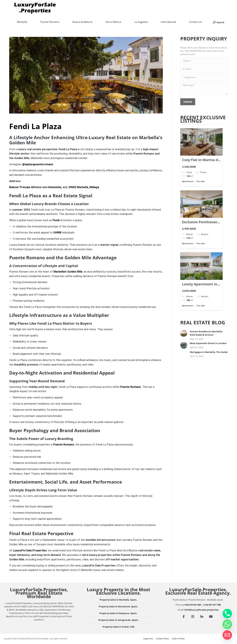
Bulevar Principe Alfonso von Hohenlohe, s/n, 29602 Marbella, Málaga (54, 187)
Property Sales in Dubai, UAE (118, 626)
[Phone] (227, 613)
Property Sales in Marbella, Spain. (118, 599)
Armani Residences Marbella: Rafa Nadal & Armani (206, 333)
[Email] (227, 635)
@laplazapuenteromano (37, 164)
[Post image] (183, 333)
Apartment (187, 181)
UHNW (57, 232)
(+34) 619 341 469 (192, 604)
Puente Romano (130, 387)
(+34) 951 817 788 (212, 604)
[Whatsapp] (227, 624)
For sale (201, 181)
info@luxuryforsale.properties (201, 609)
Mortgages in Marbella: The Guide (209, 352)
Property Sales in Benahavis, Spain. (118, 606)
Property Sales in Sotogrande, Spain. (118, 620)
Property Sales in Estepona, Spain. (118, 613)
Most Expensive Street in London (208, 343)
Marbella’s (67, 271)
